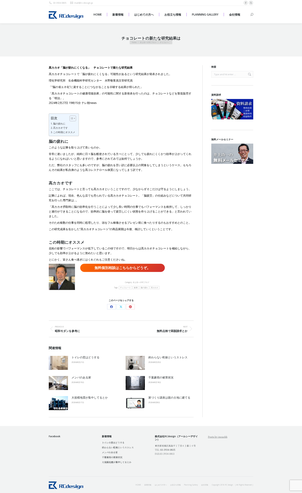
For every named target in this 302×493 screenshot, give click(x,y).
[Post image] (58, 363)
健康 (136, 288)
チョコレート (125, 288)
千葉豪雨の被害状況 (161, 377)
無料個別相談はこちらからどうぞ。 (122, 267)
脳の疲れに (59, 123)
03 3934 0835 (59, 2)
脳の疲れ (144, 288)
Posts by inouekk (217, 436)
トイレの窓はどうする (85, 357)
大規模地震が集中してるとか (89, 397)
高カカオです (60, 127)
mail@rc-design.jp (83, 2)
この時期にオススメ (64, 132)
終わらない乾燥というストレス (168, 357)
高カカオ (154, 288)
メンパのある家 (81, 377)
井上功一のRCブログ (141, 282)
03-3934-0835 (167, 449)
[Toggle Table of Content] (71, 118)
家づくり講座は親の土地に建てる (169, 397)
